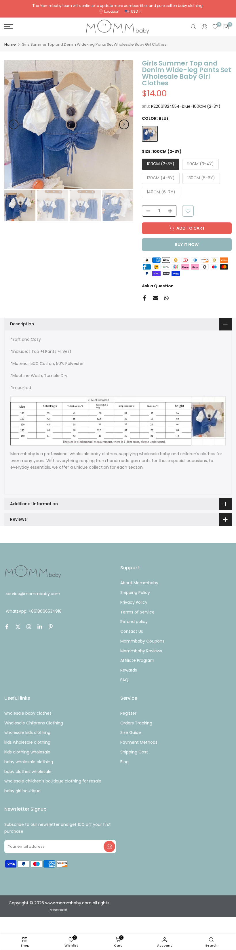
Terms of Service (137, 612)
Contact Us (131, 631)
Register (128, 713)
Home (10, 44)
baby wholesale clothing (28, 762)
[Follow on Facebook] (6, 626)
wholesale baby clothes (28, 713)
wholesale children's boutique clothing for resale (52, 781)
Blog (124, 762)
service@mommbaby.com (33, 594)
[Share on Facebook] (144, 298)
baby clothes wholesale (28, 771)
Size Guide (130, 732)
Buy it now (187, 244)
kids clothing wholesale (27, 752)
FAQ (124, 680)
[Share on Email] (155, 298)
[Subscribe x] (109, 846)
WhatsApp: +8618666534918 (34, 611)
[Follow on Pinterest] (50, 626)
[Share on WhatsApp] (166, 298)
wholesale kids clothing (27, 732)
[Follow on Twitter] (17, 626)
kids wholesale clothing (27, 742)
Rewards (128, 670)
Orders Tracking (136, 723)
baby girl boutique (22, 791)
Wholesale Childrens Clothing (33, 723)
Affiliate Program (137, 660)
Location (111, 11)
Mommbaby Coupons (142, 641)
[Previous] (13, 124)
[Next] (124, 124)
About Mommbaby (139, 583)
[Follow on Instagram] (28, 626)
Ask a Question (158, 286)
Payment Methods (138, 742)
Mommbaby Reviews (141, 651)
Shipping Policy (135, 592)
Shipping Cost (134, 752)
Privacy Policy (133, 602)
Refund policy (134, 621)
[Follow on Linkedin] (39, 626)
